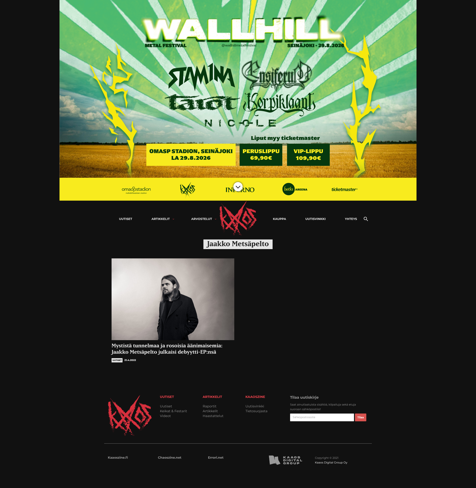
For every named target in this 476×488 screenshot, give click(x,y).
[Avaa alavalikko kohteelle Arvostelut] (215, 219)
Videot (165, 416)
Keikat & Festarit (173, 411)
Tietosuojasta (256, 411)
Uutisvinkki (254, 406)
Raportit (209, 406)
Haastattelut (213, 416)
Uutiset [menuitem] (125, 219)
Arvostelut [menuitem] (201, 219)
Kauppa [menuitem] (279, 219)
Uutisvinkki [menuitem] (315, 219)
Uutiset (166, 406)
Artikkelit (210, 411)
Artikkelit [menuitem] (161, 219)
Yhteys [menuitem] (351, 219)
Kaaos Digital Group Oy (331, 462)
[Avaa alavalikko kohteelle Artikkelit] (173, 219)
